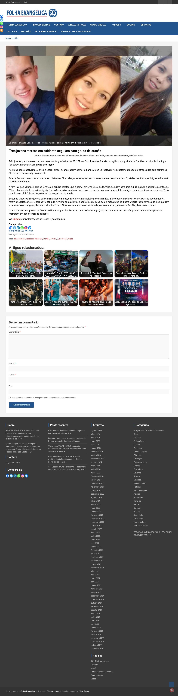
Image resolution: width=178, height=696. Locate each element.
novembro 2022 (97, 522)
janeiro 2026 (96, 455)
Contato (59, 25)
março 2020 (96, 627)
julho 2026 (95, 434)
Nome (12, 363)
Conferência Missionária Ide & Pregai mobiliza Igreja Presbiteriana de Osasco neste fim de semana (65, 459)
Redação (30, 234)
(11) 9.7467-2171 (13, 462)
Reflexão (26, 31)
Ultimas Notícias (77, 25)
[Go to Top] (171, 684)
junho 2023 (95, 504)
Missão (94, 668)
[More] (1, 30)
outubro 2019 (96, 645)
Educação (138, 459)
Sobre (93, 679)
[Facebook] (10, 227)
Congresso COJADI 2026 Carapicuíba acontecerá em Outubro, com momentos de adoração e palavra (67, 449)
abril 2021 (95, 582)
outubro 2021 (96, 564)
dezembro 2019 (97, 638)
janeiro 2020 (96, 634)
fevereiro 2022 (97, 550)
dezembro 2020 (97, 596)
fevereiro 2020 (97, 631)
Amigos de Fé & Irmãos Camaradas (149, 430)
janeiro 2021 (96, 592)
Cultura (137, 445)
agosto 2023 (96, 497)
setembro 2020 (97, 606)
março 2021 (96, 585)
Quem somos (97, 675)
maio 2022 (95, 539)
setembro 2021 (97, 568)
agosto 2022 (96, 529)
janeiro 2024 (96, 480)
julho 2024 (95, 466)
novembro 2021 (97, 561)
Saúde (136, 504)
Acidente (38, 239)
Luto (59, 239)
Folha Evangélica (28, 691)
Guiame (16, 219)
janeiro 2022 (96, 554)
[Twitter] (14, 227)
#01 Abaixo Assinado (46, 31)
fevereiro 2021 (97, 589)
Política (137, 494)
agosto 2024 (96, 462)
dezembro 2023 (97, 483)
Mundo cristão (98, 25)
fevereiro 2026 (97, 452)
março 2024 (96, 473)
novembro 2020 (97, 599)
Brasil (136, 434)
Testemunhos (140, 522)
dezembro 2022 (97, 518)
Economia (138, 448)
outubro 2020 (96, 603)
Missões (137, 480)
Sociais (131, 25)
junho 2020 (95, 617)
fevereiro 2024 (97, 476)
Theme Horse (53, 691)
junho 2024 (95, 469)
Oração (64, 239)
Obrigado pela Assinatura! (76, 31)
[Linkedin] (18, 227)
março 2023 (96, 511)
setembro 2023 (97, 494)
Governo (137, 473)
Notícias (12, 31)
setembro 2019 (97, 648)
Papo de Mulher (140, 490)
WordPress (84, 691)
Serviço (137, 508)
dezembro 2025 (97, 459)
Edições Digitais (41, 25)
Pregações (138, 497)
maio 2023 (95, 508)
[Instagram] (25, 227)
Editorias (146, 25)
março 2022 (96, 546)
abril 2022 (95, 543)
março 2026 (96, 448)
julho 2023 (95, 501)
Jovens (53, 239)
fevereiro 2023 (97, 515)
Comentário (14, 332)
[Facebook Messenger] (29, 227)
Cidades (116, 25)
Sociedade (138, 515)
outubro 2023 (96, 490)
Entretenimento (140, 462)
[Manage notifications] (172, 690)
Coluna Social (139, 441)
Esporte (137, 466)
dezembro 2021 (97, 557)
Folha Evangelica (17, 25)
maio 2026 (95, 441)
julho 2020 (95, 613)
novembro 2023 (97, 487)
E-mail (12, 375)
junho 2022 (95, 536)
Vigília (70, 239)
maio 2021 (95, 578)
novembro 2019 (97, 641)
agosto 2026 (96, 430)
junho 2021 (95, 575)
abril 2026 (95, 445)
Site (10, 386)
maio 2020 (95, 620)
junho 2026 (95, 437)
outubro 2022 (96, 525)
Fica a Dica (138, 469)
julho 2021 (95, 571)
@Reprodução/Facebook (24, 239)
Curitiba (46, 239)
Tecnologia (138, 518)
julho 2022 (95, 532)
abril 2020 (95, 624)
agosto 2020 (96, 610)
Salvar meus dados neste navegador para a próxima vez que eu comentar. (44, 398)
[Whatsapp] (22, 227)
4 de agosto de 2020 (17, 234)
